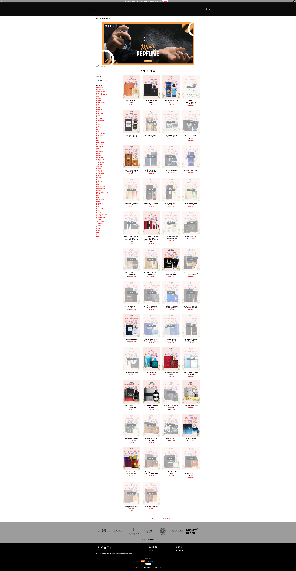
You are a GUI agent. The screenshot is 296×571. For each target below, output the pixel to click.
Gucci (97, 148)
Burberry (98, 115)
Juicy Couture (100, 172)
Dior (97, 129)
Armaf (97, 104)
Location (151, 550)
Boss (97, 111)
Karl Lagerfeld (100, 173)
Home (101, 9)
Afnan (97, 96)
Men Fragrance (100, 89)
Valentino (98, 227)
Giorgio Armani (100, 146)
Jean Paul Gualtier (101, 161)
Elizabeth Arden (100, 139)
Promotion (99, 93)
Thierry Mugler (100, 221)
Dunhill (98, 137)
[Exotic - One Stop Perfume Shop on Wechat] (180, 551)
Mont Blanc (99, 194)
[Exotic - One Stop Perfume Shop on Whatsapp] (183, 551)
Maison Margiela (100, 188)
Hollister (98, 155)
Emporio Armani (100, 142)
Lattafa (98, 179)
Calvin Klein (99, 118)
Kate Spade (99, 175)
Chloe (97, 122)
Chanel (98, 124)
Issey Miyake (99, 157)
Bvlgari (98, 117)
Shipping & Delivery (159, 567)
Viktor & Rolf (99, 232)
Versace (98, 228)
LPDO (97, 184)
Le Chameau (99, 181)
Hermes (98, 153)
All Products (99, 87)
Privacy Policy (144, 567)
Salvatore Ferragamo (101, 214)
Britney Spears (100, 113)
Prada (97, 205)
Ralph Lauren (99, 208)
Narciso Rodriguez (101, 199)
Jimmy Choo (99, 166)
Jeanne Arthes (100, 159)
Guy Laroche (99, 151)
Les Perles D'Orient (101, 186)
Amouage (98, 98)
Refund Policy (151, 567)
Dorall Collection (100, 135)
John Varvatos (100, 170)
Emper (98, 140)
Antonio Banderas (100, 102)
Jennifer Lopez (100, 162)
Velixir (98, 230)
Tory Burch (99, 223)
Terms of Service (136, 567)
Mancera (98, 190)
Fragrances (114, 9)
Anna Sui (98, 100)
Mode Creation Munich (102, 192)
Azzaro (98, 106)
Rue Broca (99, 212)
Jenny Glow (99, 164)
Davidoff (98, 128)
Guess (97, 150)
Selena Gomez (99, 216)
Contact (122, 9)
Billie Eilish (99, 109)
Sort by (99, 77)
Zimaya (98, 236)
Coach (97, 126)
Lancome (98, 177)
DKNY (97, 131)
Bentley (98, 107)
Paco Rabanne (99, 203)
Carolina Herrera (100, 120)
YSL (97, 234)
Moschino (98, 197)
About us (107, 9)
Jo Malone (99, 168)
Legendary (99, 183)
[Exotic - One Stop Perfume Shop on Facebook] (177, 551)
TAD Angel (98, 219)
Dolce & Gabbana (100, 133)
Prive (97, 206)
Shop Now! (163, 1)
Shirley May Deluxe (101, 217)
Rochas (98, 210)
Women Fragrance (101, 91)
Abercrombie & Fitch (101, 95)
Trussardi (98, 225)
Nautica (98, 201)
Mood (97, 195)
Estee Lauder (99, 144)
